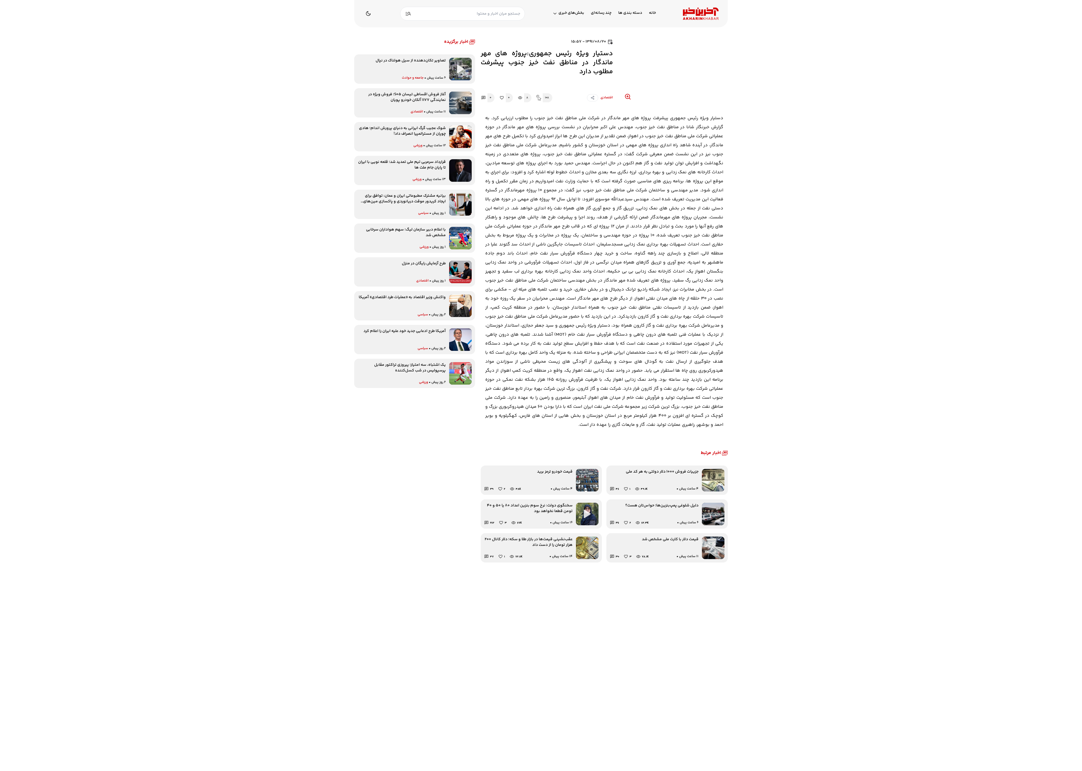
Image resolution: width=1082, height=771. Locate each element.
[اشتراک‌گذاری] (592, 97)
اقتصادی (606, 97)
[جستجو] (408, 13)
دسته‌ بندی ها (630, 13)
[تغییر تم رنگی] (368, 13)
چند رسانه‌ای (601, 13)
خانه (652, 13)
